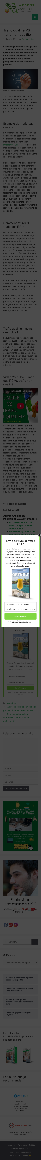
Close (39, 535)
